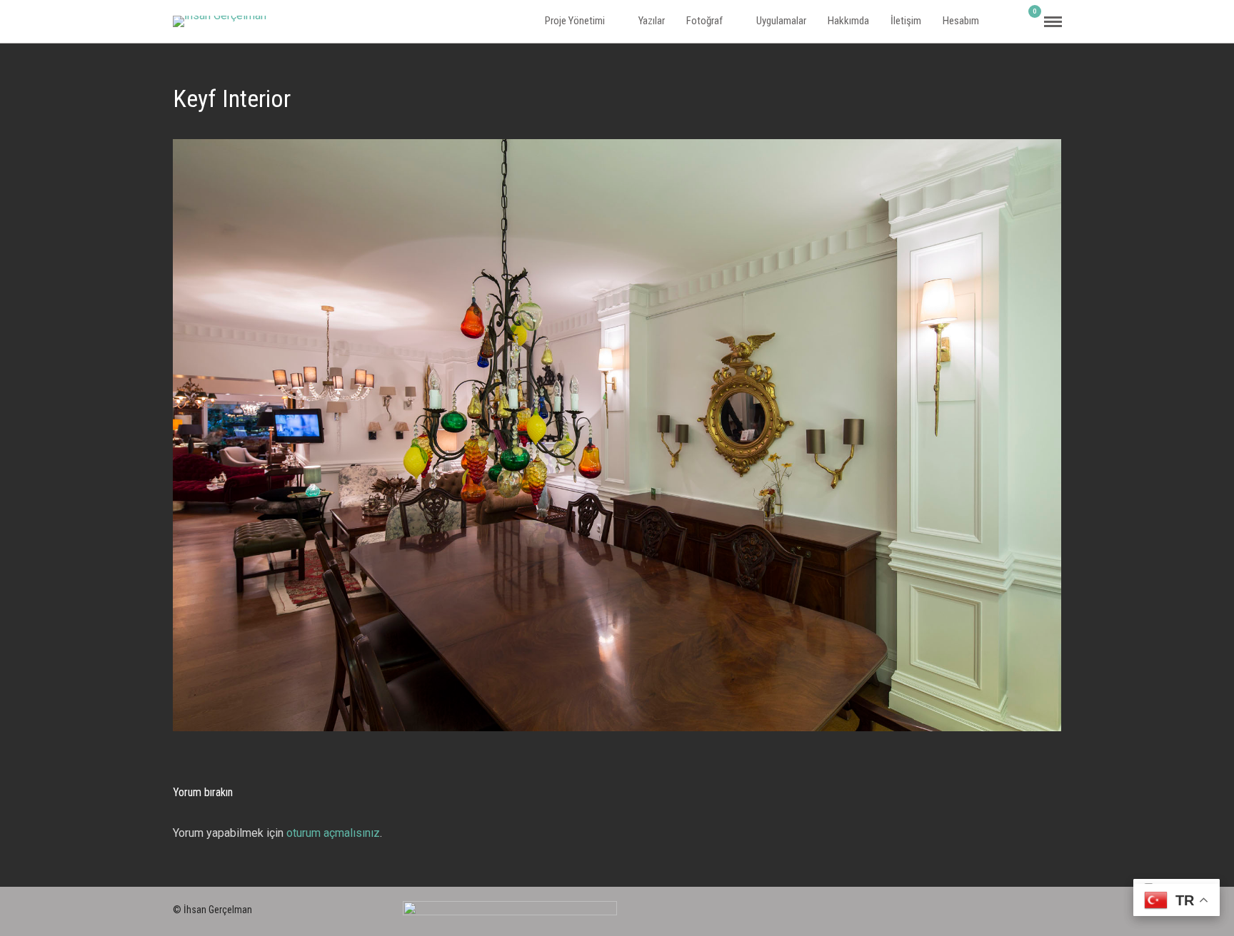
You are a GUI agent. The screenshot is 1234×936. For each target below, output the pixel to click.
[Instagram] (1004, 907)
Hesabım (961, 20)
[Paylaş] (1009, 22)
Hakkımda (848, 20)
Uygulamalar (781, 20)
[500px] (979, 907)
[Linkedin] (1030, 907)
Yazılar (651, 20)
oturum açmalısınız (333, 833)
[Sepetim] (1029, 21)
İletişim (906, 20)
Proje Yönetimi (575, 20)
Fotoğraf (704, 20)
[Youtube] (1056, 907)
